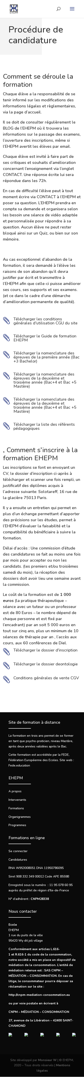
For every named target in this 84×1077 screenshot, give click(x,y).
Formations (16, 808)
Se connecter (18, 851)
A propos (15, 791)
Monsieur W (47, 1060)
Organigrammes (20, 817)
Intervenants (17, 800)
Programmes (17, 825)
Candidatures (18, 860)
